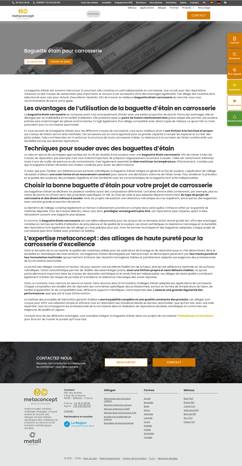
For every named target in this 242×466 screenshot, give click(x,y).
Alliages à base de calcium (118, 405)
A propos (194, 2)
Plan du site (90, 458)
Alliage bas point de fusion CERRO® (117, 400)
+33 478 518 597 (82, 406)
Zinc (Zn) (188, 418)
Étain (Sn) (188, 398)
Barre (146, 406)
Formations (171, 2)
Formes (174, 8)
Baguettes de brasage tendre (119, 423)
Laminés (148, 418)
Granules (148, 414)
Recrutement (156, 2)
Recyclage (204, 8)
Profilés (147, 429)
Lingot (147, 422)
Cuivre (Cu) (189, 406)
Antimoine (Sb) (191, 410)
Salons (183, 2)
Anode (147, 398)
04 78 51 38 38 (22, 2)
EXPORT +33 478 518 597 (48, 2)
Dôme (147, 410)
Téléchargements (109, 458)
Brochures (141, 2)
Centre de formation (134, 458)
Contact (198, 15)
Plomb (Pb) (189, 402)
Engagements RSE (124, 2)
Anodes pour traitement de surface (117, 418)
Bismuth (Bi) (190, 414)
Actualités (106, 2)
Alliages (162, 8)
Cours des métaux (89, 2)
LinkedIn (68, 411)
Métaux (132, 8)
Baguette (148, 402)
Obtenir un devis (60, 61)
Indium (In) (189, 422)
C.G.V (152, 458)
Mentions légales (168, 458)
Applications (147, 8)
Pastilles (148, 425)
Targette (148, 437)
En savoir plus (35, 61)
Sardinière (149, 433)
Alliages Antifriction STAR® (117, 409)
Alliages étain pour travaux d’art (120, 412)
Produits (186, 8)
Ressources (126, 362)
